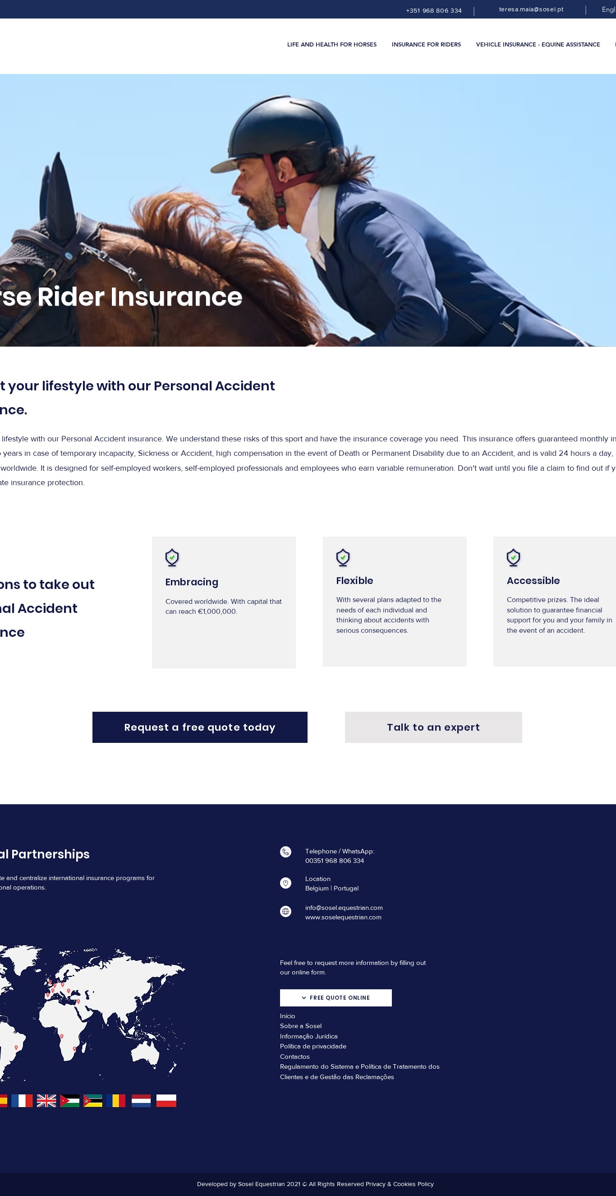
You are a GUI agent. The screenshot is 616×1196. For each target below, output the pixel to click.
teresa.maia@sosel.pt (531, 9)
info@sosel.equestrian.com (344, 907)
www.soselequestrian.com (343, 917)
